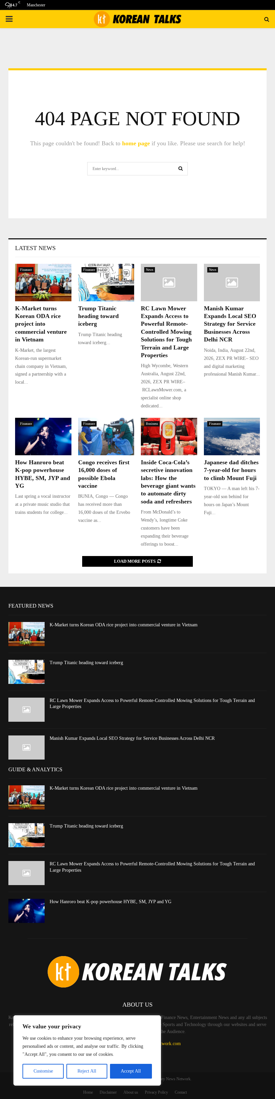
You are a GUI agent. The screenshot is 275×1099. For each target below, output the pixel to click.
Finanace (26, 269)
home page (136, 143)
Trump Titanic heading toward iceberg (98, 316)
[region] (87, 1050)
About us (130, 1092)
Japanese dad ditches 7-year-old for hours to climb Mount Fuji (231, 470)
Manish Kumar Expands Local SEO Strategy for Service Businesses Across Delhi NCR (230, 324)
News (149, 269)
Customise (43, 1071)
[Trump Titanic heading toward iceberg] (106, 282)
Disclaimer (108, 1092)
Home (88, 1092)
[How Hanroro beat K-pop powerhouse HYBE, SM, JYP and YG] (43, 436)
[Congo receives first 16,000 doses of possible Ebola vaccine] (106, 436)
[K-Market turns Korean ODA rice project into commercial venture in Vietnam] (43, 282)
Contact (181, 1092)
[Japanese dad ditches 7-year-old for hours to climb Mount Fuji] (232, 436)
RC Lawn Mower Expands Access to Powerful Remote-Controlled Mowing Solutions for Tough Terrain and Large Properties (166, 332)
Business (152, 423)
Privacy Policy (156, 1092)
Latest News (35, 248)
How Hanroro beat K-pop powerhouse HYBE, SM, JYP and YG (110, 901)
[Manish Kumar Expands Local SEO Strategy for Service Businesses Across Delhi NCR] (232, 282)
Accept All (131, 1071)
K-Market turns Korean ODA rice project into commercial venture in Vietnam (41, 324)
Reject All (86, 1071)
